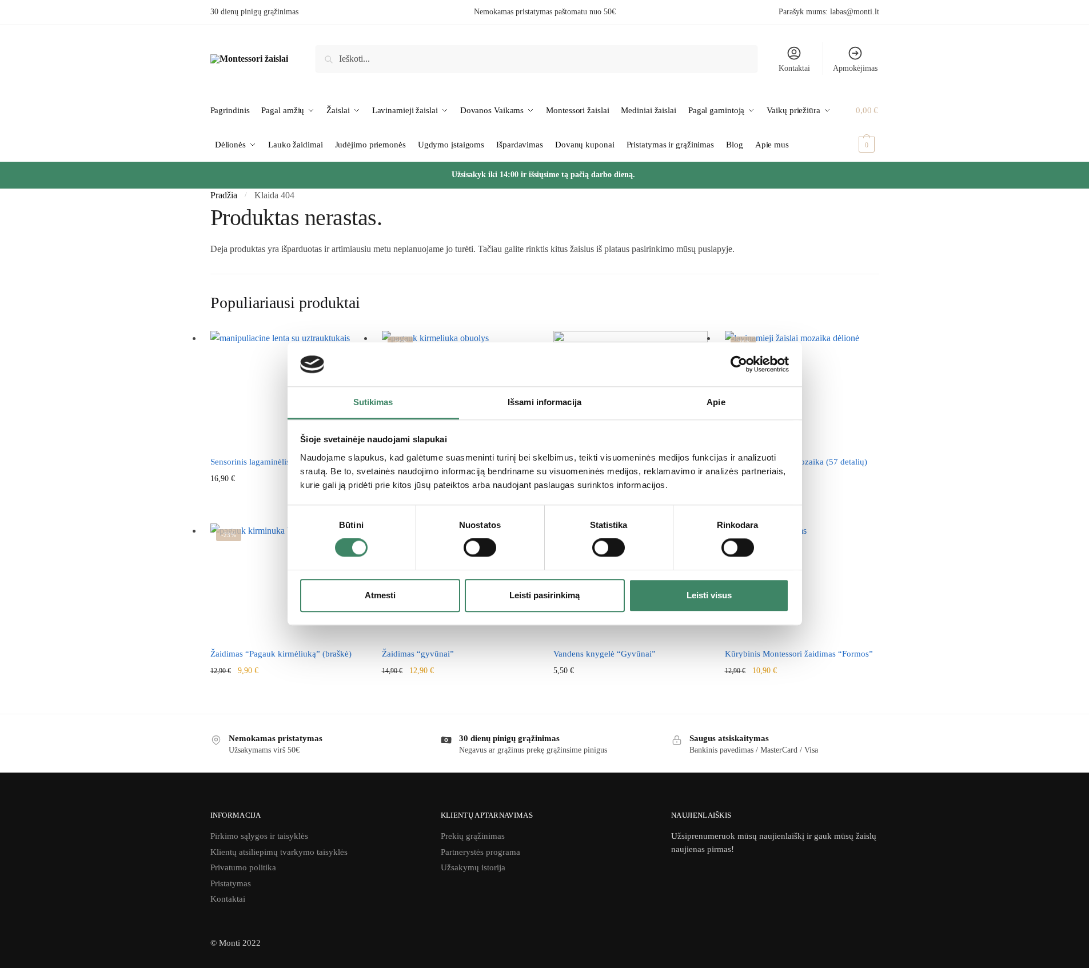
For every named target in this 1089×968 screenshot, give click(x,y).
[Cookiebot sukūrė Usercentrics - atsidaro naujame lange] (739, 364)
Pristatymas (230, 883)
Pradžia (223, 195)
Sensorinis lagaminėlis (250, 461)
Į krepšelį (802, 511)
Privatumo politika (243, 867)
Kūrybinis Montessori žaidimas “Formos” (799, 653)
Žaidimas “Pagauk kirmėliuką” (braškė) (281, 653)
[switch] (480, 547)
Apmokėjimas (855, 68)
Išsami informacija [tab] (544, 402)
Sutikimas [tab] (373, 402)
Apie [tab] (716, 402)
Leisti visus (709, 595)
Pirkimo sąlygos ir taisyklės (259, 836)
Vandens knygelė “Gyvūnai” (604, 653)
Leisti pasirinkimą (544, 595)
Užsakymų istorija (473, 867)
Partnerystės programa (480, 852)
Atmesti (380, 595)
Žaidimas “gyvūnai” (418, 653)
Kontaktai (794, 68)
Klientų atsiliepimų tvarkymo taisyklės (279, 852)
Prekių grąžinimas (473, 836)
